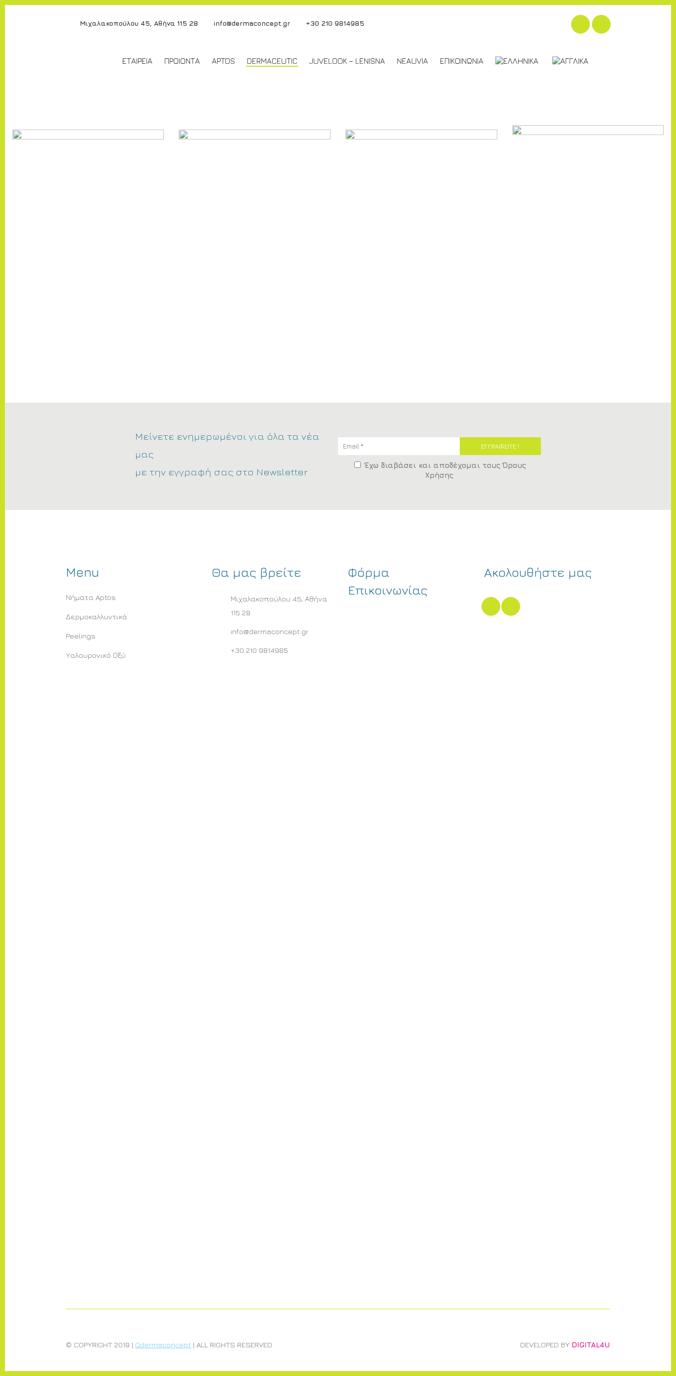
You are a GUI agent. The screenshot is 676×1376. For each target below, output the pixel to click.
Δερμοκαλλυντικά (96, 616)
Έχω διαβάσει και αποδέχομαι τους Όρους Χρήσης (444, 470)
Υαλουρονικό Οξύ (96, 655)
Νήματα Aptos (91, 597)
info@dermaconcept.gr (251, 23)
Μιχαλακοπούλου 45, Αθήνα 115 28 (138, 23)
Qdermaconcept (163, 1344)
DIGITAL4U (591, 1344)
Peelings (81, 636)
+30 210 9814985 (334, 23)
